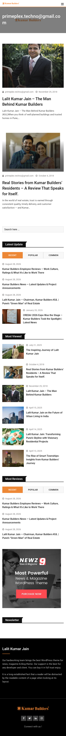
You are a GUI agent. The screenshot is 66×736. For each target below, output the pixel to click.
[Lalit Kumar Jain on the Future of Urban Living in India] (13, 415)
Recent (12, 255)
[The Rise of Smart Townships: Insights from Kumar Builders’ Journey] (13, 458)
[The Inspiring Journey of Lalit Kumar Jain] (13, 351)
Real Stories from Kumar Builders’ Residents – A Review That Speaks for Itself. (33, 188)
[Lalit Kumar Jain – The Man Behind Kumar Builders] (13, 393)
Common (53, 255)
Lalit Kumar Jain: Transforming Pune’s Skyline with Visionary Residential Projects (43, 438)
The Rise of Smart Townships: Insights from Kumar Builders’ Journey (42, 459)
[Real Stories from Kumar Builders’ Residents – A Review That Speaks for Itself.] (13, 371)
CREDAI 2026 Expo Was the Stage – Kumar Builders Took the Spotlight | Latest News (42, 319)
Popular (33, 255)
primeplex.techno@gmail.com (19, 92)
